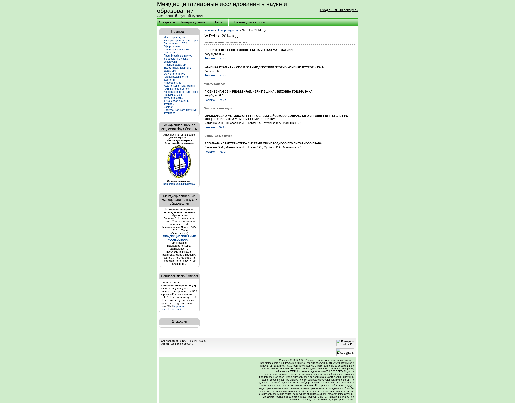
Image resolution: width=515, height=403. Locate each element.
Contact (168, 106)
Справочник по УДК (175, 43)
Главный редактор (175, 64)
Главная (209, 30)
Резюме (210, 58)
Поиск (218, 22)
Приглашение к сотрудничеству (173, 96)
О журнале (167, 22)
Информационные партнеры (181, 40)
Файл (222, 58)
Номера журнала (192, 22)
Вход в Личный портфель (339, 10)
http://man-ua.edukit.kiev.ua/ (179, 184)
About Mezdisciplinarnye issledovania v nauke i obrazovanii (178, 58)
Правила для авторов (248, 22)
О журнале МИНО (174, 73)
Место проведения (175, 37)
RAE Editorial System (194, 341)
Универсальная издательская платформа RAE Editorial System (179, 85)
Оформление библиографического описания (176, 49)
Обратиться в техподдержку (177, 343)
